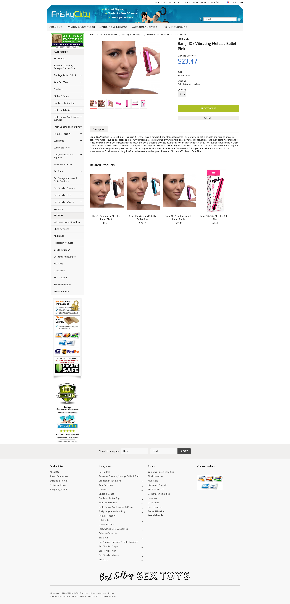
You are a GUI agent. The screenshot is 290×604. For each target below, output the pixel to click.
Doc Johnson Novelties (65, 256)
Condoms (58, 89)
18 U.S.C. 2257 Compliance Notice (104, 596)
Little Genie (59, 270)
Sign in (188, 2)
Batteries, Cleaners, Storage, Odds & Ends (64, 67)
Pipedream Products (63, 242)
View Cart (215, 2)
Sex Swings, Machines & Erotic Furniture (65, 180)
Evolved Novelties (62, 284)
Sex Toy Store (74, 596)
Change (240, 2)
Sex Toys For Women (64, 202)
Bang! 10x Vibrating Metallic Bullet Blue (142, 218)
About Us (55, 27)
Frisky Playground (175, 27)
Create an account (201, 2)
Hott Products (60, 277)
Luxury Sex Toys (62, 147)
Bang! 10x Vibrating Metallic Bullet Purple (179, 218)
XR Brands (59, 235)
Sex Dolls (58, 171)
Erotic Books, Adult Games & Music (66, 118)
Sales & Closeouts (63, 164)
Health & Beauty (62, 133)
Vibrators (58, 209)
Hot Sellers (59, 58)
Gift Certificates (175, 2)
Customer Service (144, 27)
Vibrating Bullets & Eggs (132, 34)
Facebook (215, 472)
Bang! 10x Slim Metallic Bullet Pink (215, 218)
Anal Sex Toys (61, 82)
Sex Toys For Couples (64, 188)
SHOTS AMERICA (62, 249)
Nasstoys (58, 263)
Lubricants (59, 140)
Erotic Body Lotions (63, 110)
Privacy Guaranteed (81, 27)
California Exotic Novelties (67, 222)
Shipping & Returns (113, 27)
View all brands (61, 291)
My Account (160, 2)
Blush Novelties (61, 228)
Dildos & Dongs (61, 96)
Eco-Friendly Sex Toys (64, 103)
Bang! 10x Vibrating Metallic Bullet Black (106, 218)
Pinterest (209, 472)
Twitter (199, 472)
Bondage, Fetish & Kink (65, 75)
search (239, 19)
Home (92, 34)
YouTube (204, 472)
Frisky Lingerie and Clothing (67, 126)
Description (99, 129)
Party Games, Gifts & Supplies (64, 156)
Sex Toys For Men (62, 195)
